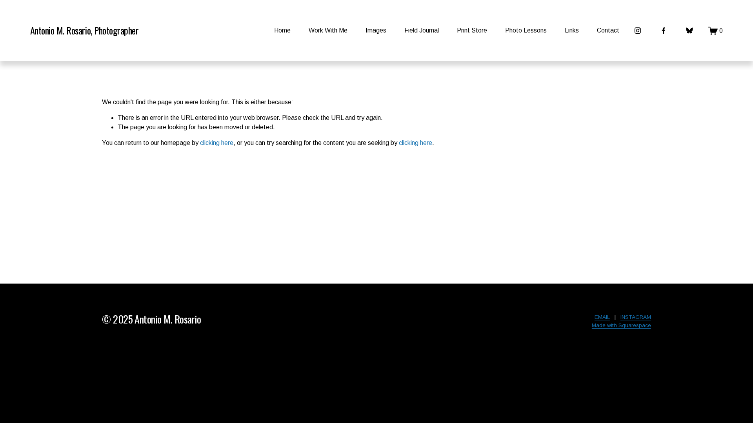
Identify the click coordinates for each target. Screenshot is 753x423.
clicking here (216, 142)
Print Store (472, 30)
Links (572, 30)
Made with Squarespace (621, 325)
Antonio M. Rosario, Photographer (84, 30)
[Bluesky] (689, 30)
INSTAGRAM (635, 317)
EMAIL (602, 317)
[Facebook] (664, 30)
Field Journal (421, 30)
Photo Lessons (526, 30)
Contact (608, 30)
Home (282, 30)
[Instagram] (638, 30)
